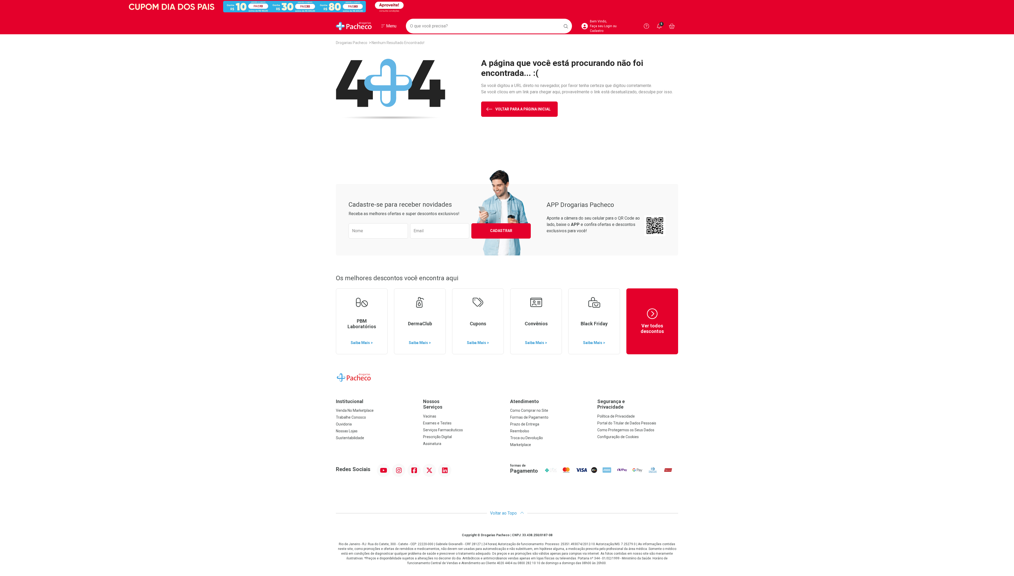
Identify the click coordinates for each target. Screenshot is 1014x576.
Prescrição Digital (437, 437)
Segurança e (611, 404)
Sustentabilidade (350, 438)
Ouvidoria (344, 424)
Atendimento (524, 401)
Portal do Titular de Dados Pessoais (626, 423)
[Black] (507, 6)
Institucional (349, 401)
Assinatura (432, 444)
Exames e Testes (437, 423)
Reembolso (519, 431)
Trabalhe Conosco (351, 417)
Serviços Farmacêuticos (443, 430)
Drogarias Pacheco (351, 43)
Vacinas (429, 416)
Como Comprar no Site (529, 410)
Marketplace (520, 445)
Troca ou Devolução (526, 438)
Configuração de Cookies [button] (618, 437)
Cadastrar (501, 231)
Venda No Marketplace (355, 410)
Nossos (432, 404)
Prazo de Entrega (524, 424)
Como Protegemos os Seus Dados (625, 430)
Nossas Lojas (347, 431)
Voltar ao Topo (504, 513)
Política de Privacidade (616, 416)
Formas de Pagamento (529, 417)
